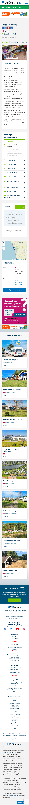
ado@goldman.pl (16, 618)
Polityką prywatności (14, 795)
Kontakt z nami (14, 644)
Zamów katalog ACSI (14, 660)
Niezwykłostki (15, 725)
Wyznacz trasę (13, 290)
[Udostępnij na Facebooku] (3, 27)
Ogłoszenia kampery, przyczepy (15, 671)
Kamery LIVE (15, 686)
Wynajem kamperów (14, 709)
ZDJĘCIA (15, 42)
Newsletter (14, 649)
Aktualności (14, 699)
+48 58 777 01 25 (16, 615)
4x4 (15, 722)
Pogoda (14, 685)
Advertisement (15, 643)
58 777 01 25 (15, 613)
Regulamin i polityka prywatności (15, 647)
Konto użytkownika (15, 636)
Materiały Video (14, 683)
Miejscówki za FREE (14, 669)
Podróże (15, 711)
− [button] (3, 245)
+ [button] (3, 243)
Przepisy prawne (14, 716)
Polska (14, 700)
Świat (15, 702)
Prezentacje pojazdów (15, 714)
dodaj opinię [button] (20, 207)
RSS (15, 646)
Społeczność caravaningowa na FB (14, 689)
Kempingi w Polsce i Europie (15, 667)
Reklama (14, 641)
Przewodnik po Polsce (15, 703)
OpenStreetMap (19, 259)
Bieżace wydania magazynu (15, 658)
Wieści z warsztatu (15, 719)
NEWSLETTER (11, 588)
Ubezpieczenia (15, 650)
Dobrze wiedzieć (14, 717)
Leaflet (13, 259)
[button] (14, 142)
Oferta (5, 42)
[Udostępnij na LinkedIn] (11, 27)
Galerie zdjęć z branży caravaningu (15, 682)
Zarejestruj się (15, 638)
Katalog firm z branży (15, 672)
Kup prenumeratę (15, 657)
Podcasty (15, 726)
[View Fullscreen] (3, 248)
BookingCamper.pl (15, 674)
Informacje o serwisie (14, 639)
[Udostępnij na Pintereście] (8, 27)
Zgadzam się (21, 802)
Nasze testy (14, 720)
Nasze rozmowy (14, 723)
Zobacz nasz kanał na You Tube (15, 688)
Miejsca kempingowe (11, 7)
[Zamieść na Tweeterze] (5, 27)
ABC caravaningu (15, 706)
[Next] (26, 42)
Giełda (14, 691)
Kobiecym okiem (14, 705)
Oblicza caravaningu (14, 708)
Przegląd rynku (15, 712)
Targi (15, 728)
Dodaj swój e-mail (14, 600)
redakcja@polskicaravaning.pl (16, 616)
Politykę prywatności (8, 752)
